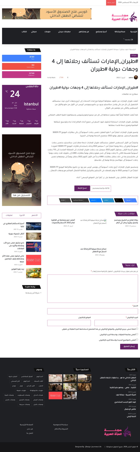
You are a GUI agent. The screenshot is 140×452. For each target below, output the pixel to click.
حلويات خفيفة (21, 390)
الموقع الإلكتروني (84, 318)
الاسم (135, 306)
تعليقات (9, 215)
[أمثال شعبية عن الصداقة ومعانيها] (84, 387)
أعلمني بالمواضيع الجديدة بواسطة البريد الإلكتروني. (117, 340)
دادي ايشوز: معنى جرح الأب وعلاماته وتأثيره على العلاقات (13, 246)
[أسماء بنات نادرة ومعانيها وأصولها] (55, 378)
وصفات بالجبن (10, 400)
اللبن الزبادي (31, 386)
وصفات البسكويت (24, 395)
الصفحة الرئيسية (26, 425)
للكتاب (24, 32)
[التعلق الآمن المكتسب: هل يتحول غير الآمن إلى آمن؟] (70, 387)
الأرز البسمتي (15, 381)
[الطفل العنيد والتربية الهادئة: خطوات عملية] (70, 378)
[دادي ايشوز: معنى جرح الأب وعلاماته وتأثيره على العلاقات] (33, 247)
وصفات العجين (24, 400)
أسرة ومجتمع (101, 32)
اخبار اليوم (27, 381)
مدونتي (34, 32)
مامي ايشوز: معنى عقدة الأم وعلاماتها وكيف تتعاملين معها (13, 259)
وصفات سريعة (24, 404)
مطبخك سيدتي (64, 32)
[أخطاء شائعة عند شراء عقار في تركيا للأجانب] (84, 378)
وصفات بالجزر (38, 404)
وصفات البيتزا (9, 395)
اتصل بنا (30, 433)
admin (131, 78)
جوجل (14, 386)
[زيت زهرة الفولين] (33, 273)
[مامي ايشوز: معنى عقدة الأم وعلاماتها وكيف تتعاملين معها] (33, 260)
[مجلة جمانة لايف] (124, 16)
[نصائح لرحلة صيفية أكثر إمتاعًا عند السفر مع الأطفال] (92, 233)
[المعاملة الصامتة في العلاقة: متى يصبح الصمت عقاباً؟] (70, 395)
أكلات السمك (38, 381)
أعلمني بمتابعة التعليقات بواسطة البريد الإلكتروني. (117, 335)
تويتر (21, 386)
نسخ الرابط (82, 188)
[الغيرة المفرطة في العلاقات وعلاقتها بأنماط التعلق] (55, 387)
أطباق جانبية (13, 377)
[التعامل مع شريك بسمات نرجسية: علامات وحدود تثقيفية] (84, 395)
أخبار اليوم (40, 377)
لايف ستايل (124, 50)
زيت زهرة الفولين (17, 269)
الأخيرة (22, 215)
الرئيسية (133, 32)
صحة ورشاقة (120, 32)
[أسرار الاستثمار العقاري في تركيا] (33, 226)
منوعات (47, 32)
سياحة (116, 50)
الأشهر (35, 215)
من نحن (30, 429)
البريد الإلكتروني (132, 318)
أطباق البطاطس (27, 377)
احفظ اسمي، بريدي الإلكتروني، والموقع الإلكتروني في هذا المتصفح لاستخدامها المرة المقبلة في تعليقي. (99, 329)
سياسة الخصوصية (60, 425)
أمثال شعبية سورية (16, 234)
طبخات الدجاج (38, 395)
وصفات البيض (38, 400)
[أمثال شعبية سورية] (33, 236)
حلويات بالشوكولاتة (36, 390)
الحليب (41, 386)
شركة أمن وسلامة (33, 293)
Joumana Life (96, 447)
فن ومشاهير (84, 32)
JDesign (88, 447)
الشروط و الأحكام (61, 429)
